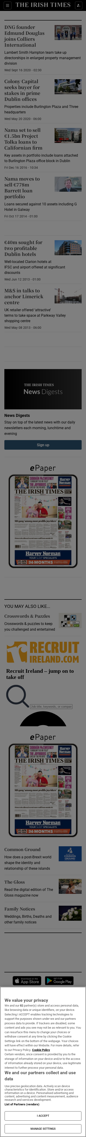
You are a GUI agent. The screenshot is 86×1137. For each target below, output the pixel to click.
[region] (43, 1062)
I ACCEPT (43, 1115)
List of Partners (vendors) (22, 1104)
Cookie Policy (41, 1050)
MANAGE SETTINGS (43, 1128)
